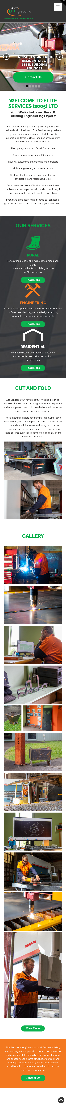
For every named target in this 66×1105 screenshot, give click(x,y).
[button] (58, 7)
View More (33, 1028)
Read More (33, 280)
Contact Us (33, 77)
